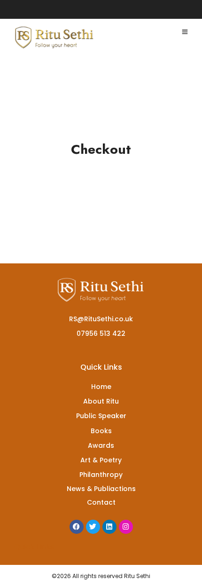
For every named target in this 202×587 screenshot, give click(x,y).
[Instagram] (126, 527)
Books (101, 431)
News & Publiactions (101, 488)
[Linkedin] (109, 527)
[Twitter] (93, 527)
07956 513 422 (101, 333)
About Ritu (101, 401)
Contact (101, 502)
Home (101, 386)
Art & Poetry (101, 460)
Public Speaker (101, 415)
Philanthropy (101, 474)
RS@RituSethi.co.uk (101, 319)
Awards (101, 445)
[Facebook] (77, 527)
